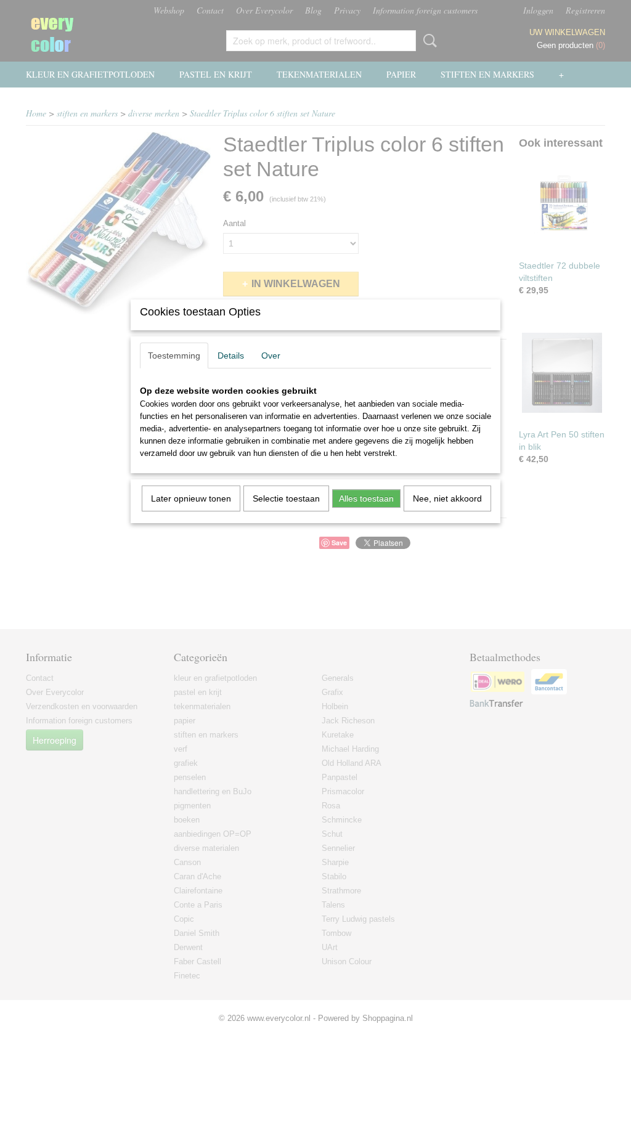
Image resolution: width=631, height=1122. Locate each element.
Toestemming (174, 355)
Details (231, 355)
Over (270, 355)
